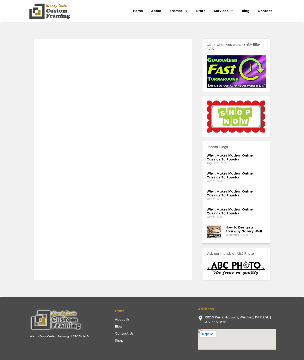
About (156, 10)
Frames (176, 10)
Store (201, 10)
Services (221, 10)
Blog (245, 10)
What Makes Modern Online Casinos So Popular (230, 157)
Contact (265, 10)
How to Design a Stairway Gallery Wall (243, 229)
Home (138, 10)
